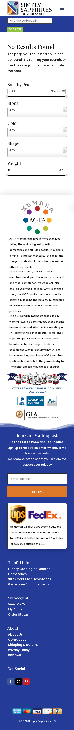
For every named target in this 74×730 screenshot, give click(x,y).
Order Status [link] (18, 614)
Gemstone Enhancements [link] (29, 584)
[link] (29, 8)
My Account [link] (17, 609)
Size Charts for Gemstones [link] (29, 579)
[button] (62, 8)
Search (15, 29)
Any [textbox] (12, 110)
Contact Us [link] (17, 639)
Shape (13, 143)
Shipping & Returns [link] (23, 644)
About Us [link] (15, 634)
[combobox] (37, 112)
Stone (13, 103)
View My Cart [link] (18, 604)
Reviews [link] (14, 655)
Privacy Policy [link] (19, 650)
